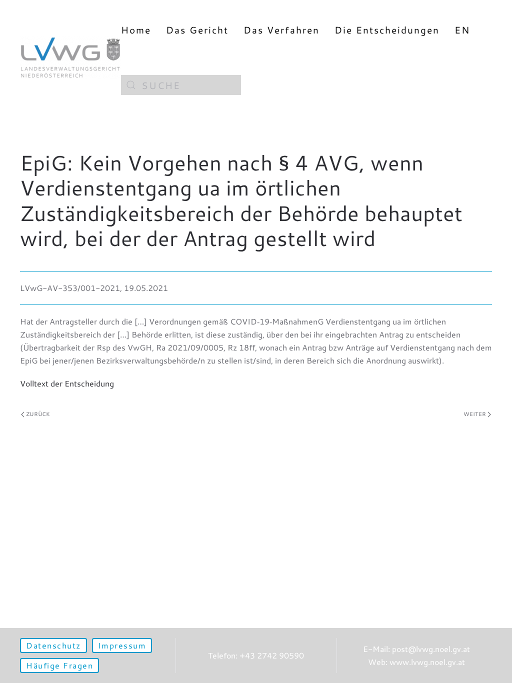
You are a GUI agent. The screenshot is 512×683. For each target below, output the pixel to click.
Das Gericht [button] (197, 29)
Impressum (122, 645)
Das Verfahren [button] (282, 29)
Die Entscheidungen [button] (387, 29)
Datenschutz (53, 645)
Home (136, 29)
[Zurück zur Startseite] (70, 57)
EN (462, 29)
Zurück (38, 414)
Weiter (475, 414)
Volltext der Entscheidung (67, 383)
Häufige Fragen (59, 665)
